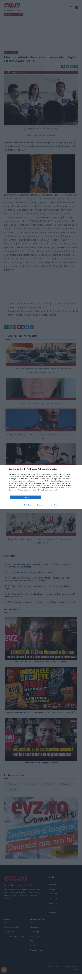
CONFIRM (26, 497)
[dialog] (41, 487)
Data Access (41, 505)
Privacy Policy (53, 505)
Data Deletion (29, 505)
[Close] (78, 469)
